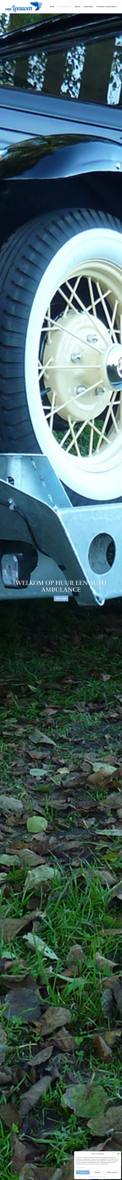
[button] (118, 1154)
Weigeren (97, 1172)
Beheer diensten (81, 1167)
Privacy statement (100, 1176)
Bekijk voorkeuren (112, 1172)
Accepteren (82, 1172)
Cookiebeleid (92, 1176)
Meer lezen (61, 598)
